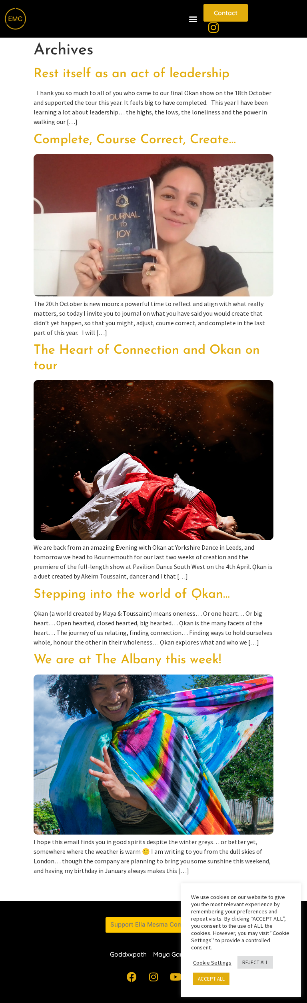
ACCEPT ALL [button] (211, 978)
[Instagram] (153, 977)
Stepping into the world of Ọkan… (132, 594)
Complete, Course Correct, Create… (135, 140)
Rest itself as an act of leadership (131, 74)
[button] (192, 19)
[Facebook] (132, 977)
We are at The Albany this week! (127, 660)
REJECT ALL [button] (255, 962)
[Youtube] (175, 977)
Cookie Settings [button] (212, 962)
